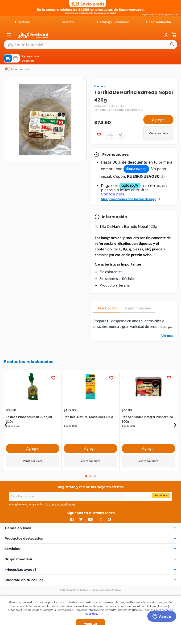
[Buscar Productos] (172, 44)
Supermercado (20, 69)
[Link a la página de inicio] (6, 69)
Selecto (68, 22)
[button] (9, 35)
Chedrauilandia (158, 22)
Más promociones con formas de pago (128, 199)
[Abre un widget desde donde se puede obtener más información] (161, 617)
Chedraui (22, 22)
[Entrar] (164, 35)
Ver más (167, 336)
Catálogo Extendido (113, 22)
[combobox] (90, 44)
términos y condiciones (60, 504)
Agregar (158, 119)
